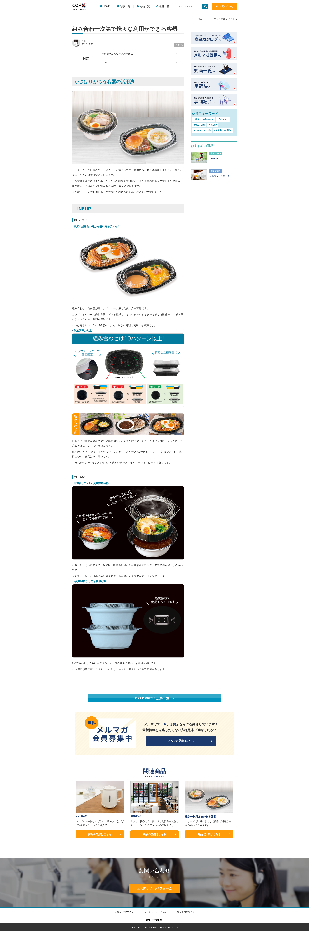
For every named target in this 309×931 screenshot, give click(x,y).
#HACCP (213, 125)
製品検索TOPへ (125, 912)
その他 (222, 19)
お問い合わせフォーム (156, 888)
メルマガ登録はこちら (181, 740)
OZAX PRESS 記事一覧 (152, 698)
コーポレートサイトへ (155, 912)
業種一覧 (164, 6)
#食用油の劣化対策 (222, 130)
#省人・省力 (199, 125)
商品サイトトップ (207, 19)
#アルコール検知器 (202, 130)
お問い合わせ (226, 6)
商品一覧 (145, 6)
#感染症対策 (208, 119)
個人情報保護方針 (186, 912)
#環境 (196, 119)
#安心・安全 (222, 119)
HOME (107, 6)
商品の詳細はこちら (99, 834)
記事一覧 (125, 6)
